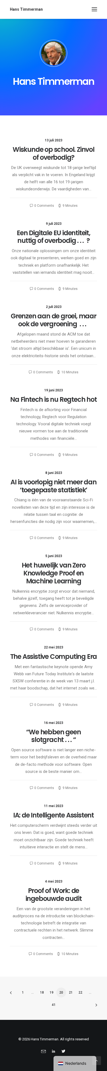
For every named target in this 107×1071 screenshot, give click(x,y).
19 (52, 992)
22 (80, 992)
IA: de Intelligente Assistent (53, 815)
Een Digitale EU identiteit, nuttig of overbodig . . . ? (53, 236)
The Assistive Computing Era (53, 656)
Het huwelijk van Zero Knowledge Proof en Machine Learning (54, 573)
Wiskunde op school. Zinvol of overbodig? (53, 153)
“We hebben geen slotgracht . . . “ (53, 735)
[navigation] (75, 1063)
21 (71, 992)
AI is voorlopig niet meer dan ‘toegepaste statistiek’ (53, 486)
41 (54, 1005)
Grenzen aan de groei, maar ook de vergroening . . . (53, 320)
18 (42, 992)
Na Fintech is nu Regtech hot (53, 399)
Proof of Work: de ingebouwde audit (54, 894)
